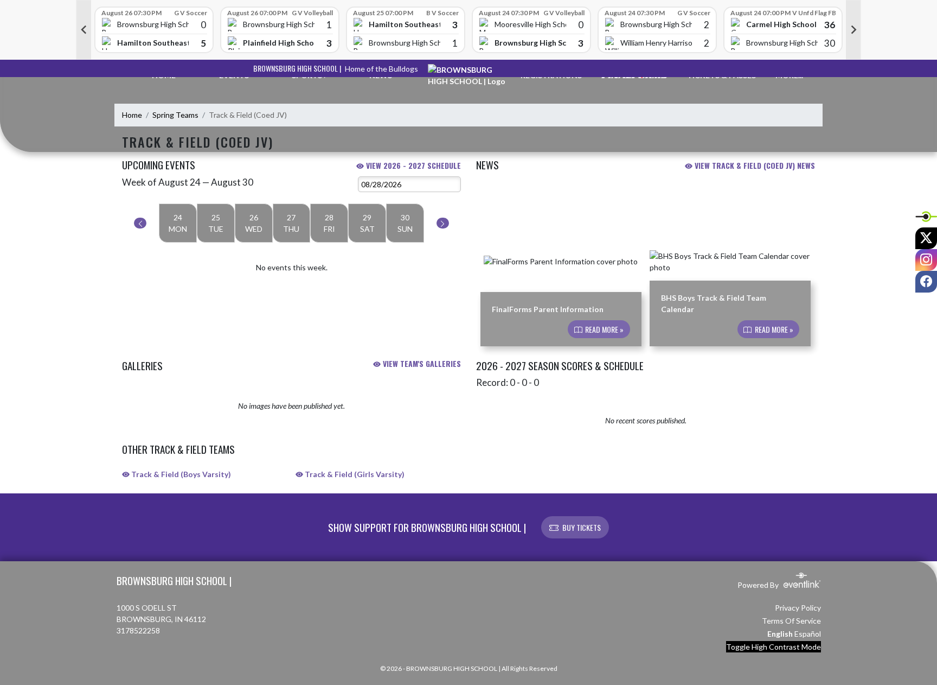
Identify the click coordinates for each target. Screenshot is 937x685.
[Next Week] (443, 223)
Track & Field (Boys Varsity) (180, 474)
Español (807, 633)
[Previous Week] (140, 223)
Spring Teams (175, 114)
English (780, 633)
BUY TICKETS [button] (581, 527)
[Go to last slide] (83, 30)
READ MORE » (603, 329)
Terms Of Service (791, 620)
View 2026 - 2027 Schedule (412, 165)
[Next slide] (853, 30)
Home (132, 114)
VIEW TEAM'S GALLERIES (421, 363)
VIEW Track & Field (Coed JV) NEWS (753, 165)
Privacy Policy (798, 607)
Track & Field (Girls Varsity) (354, 474)
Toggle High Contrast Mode (773, 646)
